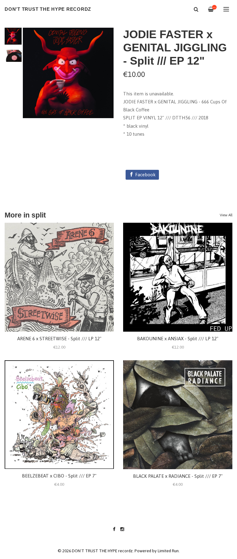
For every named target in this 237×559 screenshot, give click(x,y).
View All (226, 215)
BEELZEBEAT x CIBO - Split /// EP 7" (59, 475)
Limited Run (168, 550)
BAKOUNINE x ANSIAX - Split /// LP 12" (177, 338)
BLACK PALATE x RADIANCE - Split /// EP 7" (178, 476)
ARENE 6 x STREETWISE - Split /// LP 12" (59, 338)
